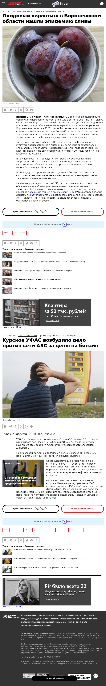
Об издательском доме (31, 619)
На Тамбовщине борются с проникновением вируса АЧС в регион (42, 288)
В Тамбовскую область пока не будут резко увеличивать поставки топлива (46, 567)
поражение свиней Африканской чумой (51, 192)
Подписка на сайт (73, 616)
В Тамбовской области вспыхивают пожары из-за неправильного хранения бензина (50, 559)
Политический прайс (77, 622)
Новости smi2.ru (11, 327)
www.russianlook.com (11, 103)
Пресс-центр (89, 616)
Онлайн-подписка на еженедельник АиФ (61, 619)
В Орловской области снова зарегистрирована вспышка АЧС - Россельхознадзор (49, 262)
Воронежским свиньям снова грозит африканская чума (38, 279)
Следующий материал (54, 678)
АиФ (19, 420)
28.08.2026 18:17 (9, 336)
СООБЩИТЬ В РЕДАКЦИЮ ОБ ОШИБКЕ (36, 625)
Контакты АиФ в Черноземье (51, 616)
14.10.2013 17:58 (8, 11)
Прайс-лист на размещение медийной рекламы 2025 (43, 622)
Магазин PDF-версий (90, 619)
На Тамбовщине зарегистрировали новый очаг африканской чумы (43, 270)
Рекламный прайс (28, 616)
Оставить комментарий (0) (82, 212)
